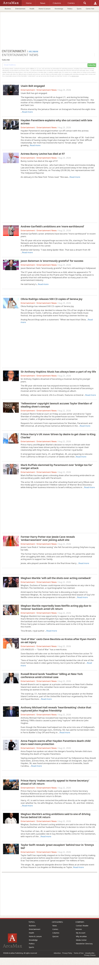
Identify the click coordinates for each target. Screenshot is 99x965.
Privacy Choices (90, 955)
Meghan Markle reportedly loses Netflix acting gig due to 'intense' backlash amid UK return (56, 607)
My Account (80, 933)
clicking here (75, 76)
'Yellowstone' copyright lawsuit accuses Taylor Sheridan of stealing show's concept (56, 404)
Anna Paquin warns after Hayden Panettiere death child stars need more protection (55, 742)
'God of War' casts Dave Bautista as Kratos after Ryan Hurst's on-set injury (58, 640)
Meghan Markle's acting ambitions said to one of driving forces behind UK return (55, 815)
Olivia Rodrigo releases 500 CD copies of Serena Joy (51, 299)
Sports (79, 9)
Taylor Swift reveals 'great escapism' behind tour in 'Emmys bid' (57, 846)
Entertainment (20, 9)
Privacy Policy (67, 953)
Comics (55, 929)
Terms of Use (79, 953)
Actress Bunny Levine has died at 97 (43, 153)
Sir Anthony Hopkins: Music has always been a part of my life (58, 371)
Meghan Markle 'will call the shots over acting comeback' (56, 578)
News (54, 925)
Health (32, 9)
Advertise (57, 953)
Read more (27, 111)
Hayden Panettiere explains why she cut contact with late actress (56, 121)
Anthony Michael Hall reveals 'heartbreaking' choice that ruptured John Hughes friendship (56, 708)
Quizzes (55, 936)
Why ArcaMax (81, 936)
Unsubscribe (89, 953)
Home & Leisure (44, 9)
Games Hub (90, 9)
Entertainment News (47, 90)
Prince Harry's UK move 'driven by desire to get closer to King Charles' (58, 435)
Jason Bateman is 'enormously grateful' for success (52, 261)
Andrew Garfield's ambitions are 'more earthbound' (52, 226)
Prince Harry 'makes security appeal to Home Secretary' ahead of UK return (55, 782)
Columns (55, 933)
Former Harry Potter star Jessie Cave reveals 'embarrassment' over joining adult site (48, 538)
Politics (69, 9)
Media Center (81, 940)
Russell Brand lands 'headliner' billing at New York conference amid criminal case (52, 675)
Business (8, 9)
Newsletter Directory (84, 943)
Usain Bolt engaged (33, 86)
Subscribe (91, 65)
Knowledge (59, 9)
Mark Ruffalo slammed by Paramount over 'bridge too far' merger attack (57, 466)
